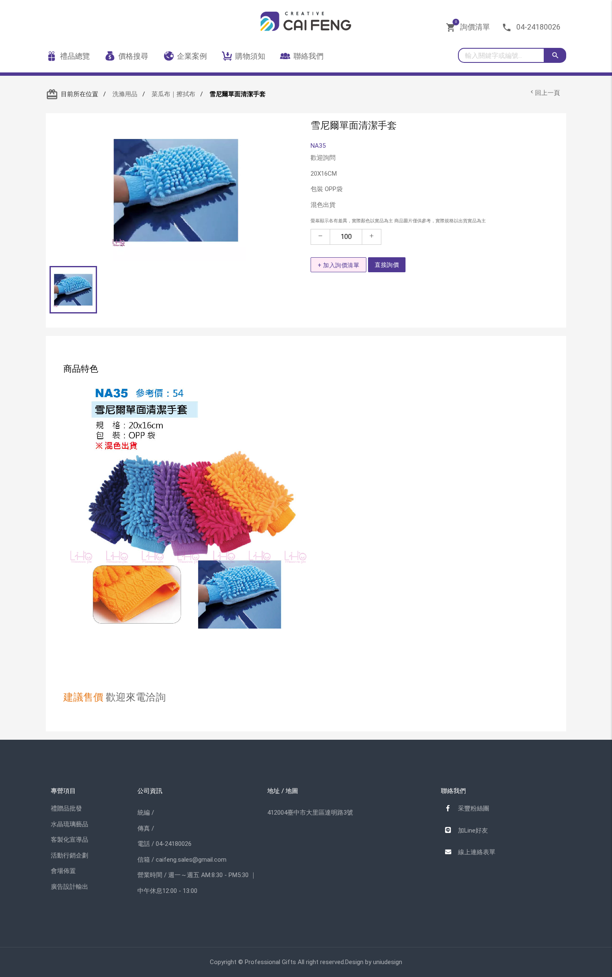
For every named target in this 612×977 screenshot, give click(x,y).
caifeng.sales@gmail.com (191, 859)
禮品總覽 (75, 56)
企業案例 (192, 56)
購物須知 (250, 56)
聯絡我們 (308, 56)
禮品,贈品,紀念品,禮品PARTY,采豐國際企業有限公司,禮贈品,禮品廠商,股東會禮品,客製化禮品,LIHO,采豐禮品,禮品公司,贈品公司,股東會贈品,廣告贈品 (306, 24)
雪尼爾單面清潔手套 (237, 94)
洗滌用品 (124, 94)
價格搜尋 (133, 56)
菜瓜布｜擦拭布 (173, 94)
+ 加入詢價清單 (338, 265)
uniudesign (387, 962)
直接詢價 (387, 264)
